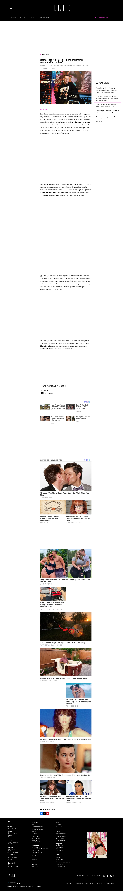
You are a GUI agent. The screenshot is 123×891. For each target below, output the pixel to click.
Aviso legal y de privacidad (73, 883)
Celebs (32, 17)
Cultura (10, 843)
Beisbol (34, 833)
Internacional (37, 852)
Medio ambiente (61, 856)
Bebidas (10, 850)
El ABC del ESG (60, 866)
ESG (33, 857)
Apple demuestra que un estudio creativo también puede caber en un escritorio (107, 119)
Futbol (34, 831)
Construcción (61, 833)
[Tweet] (44, 813)
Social (58, 857)
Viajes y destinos (13, 852)
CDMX (58, 822)
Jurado (9, 859)
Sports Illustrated (38, 830)
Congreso (59, 821)
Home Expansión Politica (40, 849)
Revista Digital (37, 842)
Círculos (10, 837)
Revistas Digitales (102, 17)
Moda (13, 17)
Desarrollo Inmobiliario (64, 835)
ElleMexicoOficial (115, 875)
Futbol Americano (38, 835)
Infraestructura (61, 836)
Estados (59, 824)
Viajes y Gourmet (13, 842)
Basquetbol (36, 836)
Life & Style (11, 863)
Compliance (89, 883)
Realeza (10, 835)
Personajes (11, 854)
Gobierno (35, 866)
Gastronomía (12, 849)
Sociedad (59, 828)
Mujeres (34, 859)
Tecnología (36, 854)
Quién (9, 832)
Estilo (9, 864)
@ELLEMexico (48, 393)
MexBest (10, 847)
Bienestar (10, 856)
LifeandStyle (36, 861)
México (34, 868)
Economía (35, 850)
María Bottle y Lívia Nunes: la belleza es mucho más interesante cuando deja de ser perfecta (106, 90)
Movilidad (59, 861)
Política (34, 864)
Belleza (22, 17)
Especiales (59, 850)
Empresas (35, 847)
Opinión (59, 826)
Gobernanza (60, 859)
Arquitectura (60, 838)
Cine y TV (35, 822)
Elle (8, 821)
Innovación (60, 864)
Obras (34, 855)
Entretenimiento (13, 866)
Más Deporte (36, 838)
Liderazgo (59, 847)
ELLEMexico (104, 876)
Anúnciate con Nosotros (105, 883)
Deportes (35, 821)
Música (34, 824)
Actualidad (60, 845)
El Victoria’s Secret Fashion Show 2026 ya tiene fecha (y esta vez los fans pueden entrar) (107, 98)
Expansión (35, 845)
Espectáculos (12, 833)
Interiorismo (60, 840)
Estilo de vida (44, 17)
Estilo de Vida (12, 857)
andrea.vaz (45, 390)
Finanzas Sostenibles (63, 863)
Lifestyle (34, 840)
